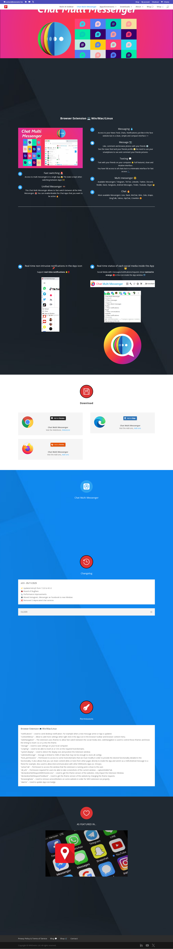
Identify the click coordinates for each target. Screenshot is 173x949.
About (138, 7)
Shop (137, 2)
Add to (59, 418)
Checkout (155, 2)
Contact (74, 938)
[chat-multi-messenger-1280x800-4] (50, 168)
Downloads (125, 7)
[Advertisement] (86, 92)
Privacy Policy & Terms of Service (32, 938)
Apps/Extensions (107, 7)
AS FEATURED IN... (86, 824)
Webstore (66, 430)
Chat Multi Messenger (86, 7)
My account (145, 2)
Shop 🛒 (160, 7)
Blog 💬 (150, 7)
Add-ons (65, 454)
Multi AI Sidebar (67, 7)
